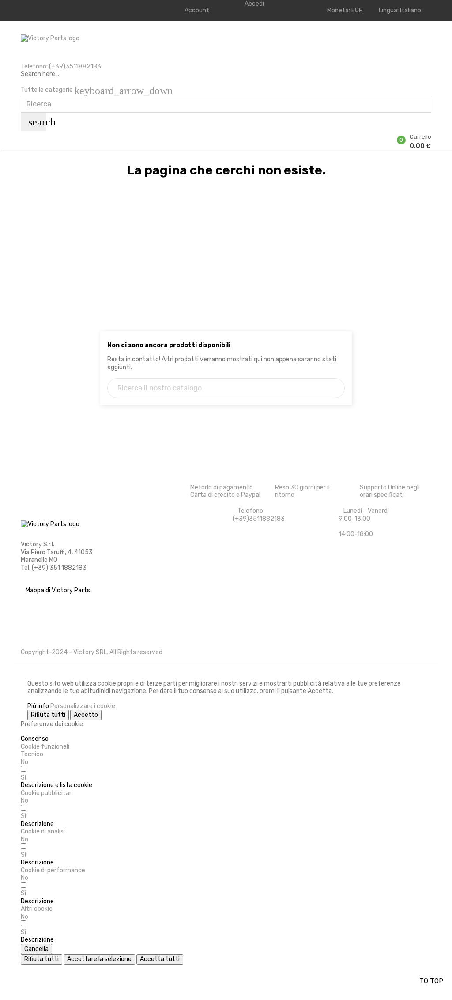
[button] (56, 785)
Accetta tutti (160, 959)
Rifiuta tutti (48, 715)
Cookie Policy (39, 620)
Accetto (86, 715)
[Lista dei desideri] (23, 135)
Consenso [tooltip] (35, 738)
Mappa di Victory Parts (58, 590)
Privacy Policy (41, 634)
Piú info (38, 706)
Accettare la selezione (99, 959)
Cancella (36, 949)
